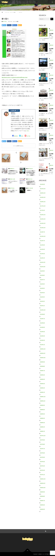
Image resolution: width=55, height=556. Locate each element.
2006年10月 (42, 487)
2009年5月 (42, 375)
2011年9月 (42, 271)
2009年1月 (42, 392)
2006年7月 (42, 500)
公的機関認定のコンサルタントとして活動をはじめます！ (12, 172)
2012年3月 (42, 253)
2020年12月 (42, 193)
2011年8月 (42, 275)
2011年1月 (42, 305)
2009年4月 (42, 379)
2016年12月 (42, 214)
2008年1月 (42, 431)
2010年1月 (42, 344)
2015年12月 (42, 219)
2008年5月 (42, 414)
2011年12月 (42, 262)
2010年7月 (42, 318)
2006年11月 (42, 483)
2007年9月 (42, 440)
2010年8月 (42, 314)
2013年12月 (42, 227)
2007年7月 (42, 448)
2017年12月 (42, 206)
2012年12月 (42, 236)
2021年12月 (42, 188)
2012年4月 (42, 249)
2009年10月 (42, 357)
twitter (22, 136)
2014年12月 (42, 223)
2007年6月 (42, 453)
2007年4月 (42, 461)
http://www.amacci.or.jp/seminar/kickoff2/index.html (14, 77)
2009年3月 (42, 383)
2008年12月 (42, 396)
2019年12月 (42, 197)
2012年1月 (42, 258)
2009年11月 (42, 353)
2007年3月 (42, 466)
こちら (27, 130)
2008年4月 (42, 418)
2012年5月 (42, 245)
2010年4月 (42, 331)
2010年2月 (42, 340)
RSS (45, 531)
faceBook (16, 136)
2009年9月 (42, 362)
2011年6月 (42, 284)
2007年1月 (42, 474)
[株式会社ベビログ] (5, 2)
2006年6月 (42, 505)
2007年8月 (42, 444)
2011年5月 (42, 288)
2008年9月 (42, 405)
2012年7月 (42, 240)
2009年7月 (42, 370)
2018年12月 (42, 201)
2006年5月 (42, 509)
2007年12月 (42, 435)
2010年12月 (42, 310)
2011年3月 (42, 297)
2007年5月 (42, 457)
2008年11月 (42, 401)
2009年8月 (42, 366)
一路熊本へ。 (29, 190)
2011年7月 (42, 279)
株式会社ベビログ (42, 554)
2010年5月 (42, 327)
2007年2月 (42, 470)
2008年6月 (42, 409)
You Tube (28, 136)
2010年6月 (42, 323)
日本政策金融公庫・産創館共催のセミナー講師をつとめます (30, 183)
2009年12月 (42, 349)
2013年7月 (42, 232)
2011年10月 (42, 266)
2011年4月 (42, 292)
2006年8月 (42, 496)
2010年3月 (42, 336)
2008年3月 (42, 422)
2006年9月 (42, 492)
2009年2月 (42, 388)
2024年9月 (42, 184)
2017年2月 (42, 210)
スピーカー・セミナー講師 (13, 21)
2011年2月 (42, 301)
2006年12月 (42, 479)
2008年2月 (42, 427)
